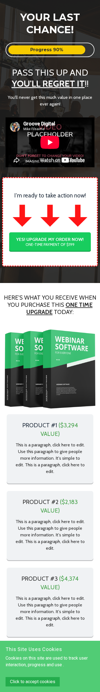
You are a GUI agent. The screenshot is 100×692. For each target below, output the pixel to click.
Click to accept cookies (32, 681)
